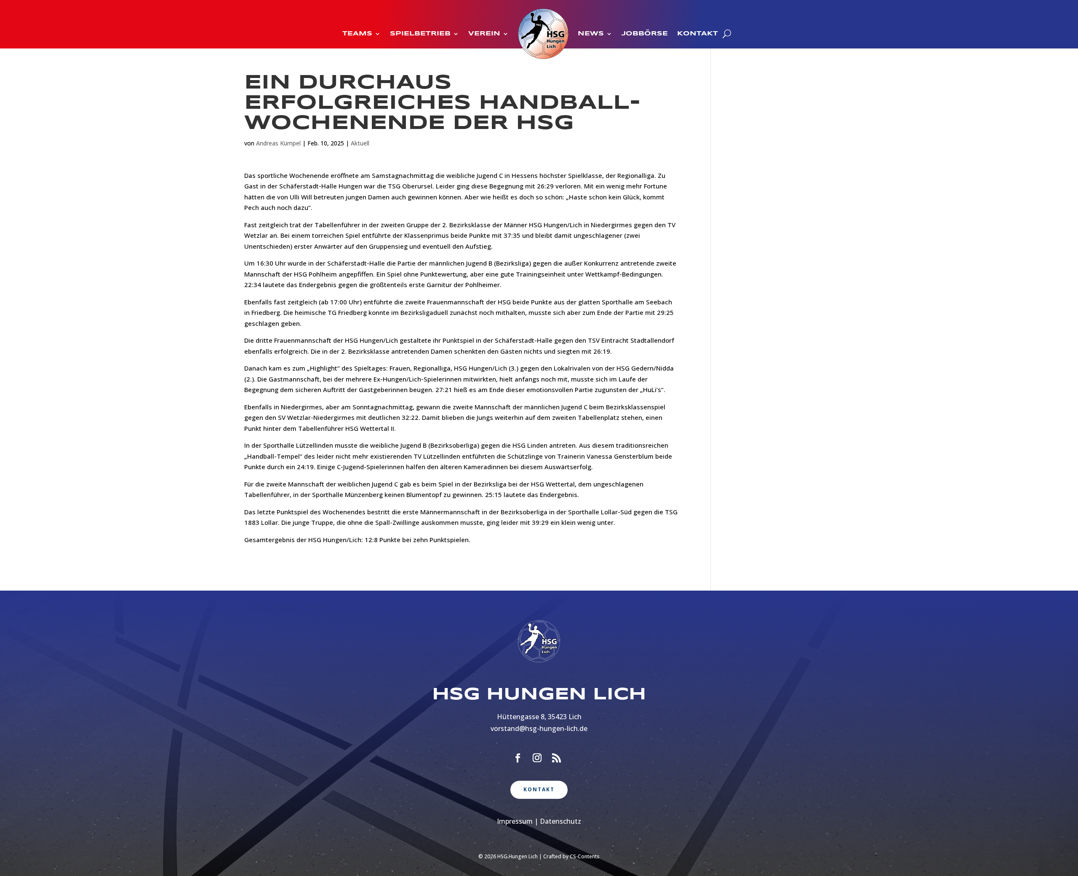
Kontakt (697, 34)
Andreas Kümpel (278, 143)
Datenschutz (560, 821)
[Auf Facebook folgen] (517, 758)
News (591, 34)
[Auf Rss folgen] (556, 758)
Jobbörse (645, 34)
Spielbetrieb (420, 34)
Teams (357, 34)
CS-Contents (585, 856)
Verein (484, 34)
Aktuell (360, 143)
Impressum (515, 821)
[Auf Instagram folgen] (537, 758)
